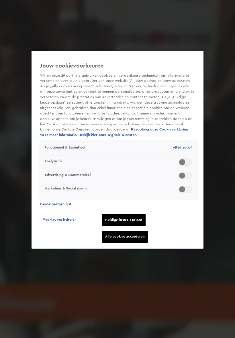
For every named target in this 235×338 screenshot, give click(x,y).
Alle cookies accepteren (125, 236)
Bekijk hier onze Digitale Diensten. (109, 135)
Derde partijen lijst (55, 204)
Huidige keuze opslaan (123, 220)
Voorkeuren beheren (60, 219)
